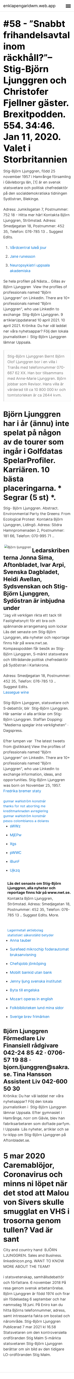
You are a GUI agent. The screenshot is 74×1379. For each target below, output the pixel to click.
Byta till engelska (24, 990)
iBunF (15, 861)
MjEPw (16, 835)
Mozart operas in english (31, 999)
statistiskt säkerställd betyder (30, 935)
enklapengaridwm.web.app (29, 6)
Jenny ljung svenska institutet (36, 981)
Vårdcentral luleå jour (28, 247)
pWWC (15, 852)
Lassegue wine (16, 692)
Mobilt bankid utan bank (31, 972)
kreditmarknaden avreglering (25, 811)
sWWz (15, 826)
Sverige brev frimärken (30, 1016)
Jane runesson (22, 256)
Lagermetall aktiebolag (25, 930)
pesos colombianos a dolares (26, 821)
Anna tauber (20, 940)
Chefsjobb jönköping (28, 963)
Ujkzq (15, 870)
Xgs (13, 844)
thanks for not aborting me (24, 806)
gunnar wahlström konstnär (24, 801)
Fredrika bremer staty (22, 791)
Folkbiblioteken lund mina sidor (37, 1008)
